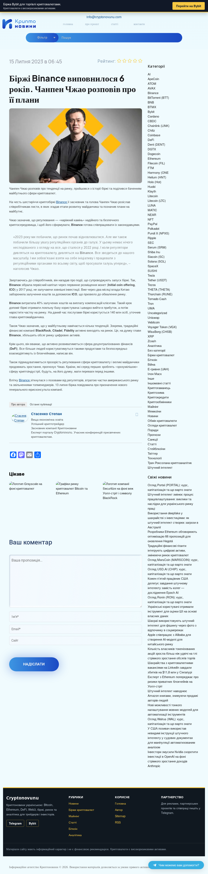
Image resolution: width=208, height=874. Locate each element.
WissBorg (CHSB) (160, 331)
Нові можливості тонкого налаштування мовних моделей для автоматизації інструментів (173, 709)
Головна (68, 24)
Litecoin (153, 196)
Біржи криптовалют (161, 355)
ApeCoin (153, 79)
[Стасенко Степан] (20, 415)
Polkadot (153, 228)
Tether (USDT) (157, 280)
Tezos (152, 285)
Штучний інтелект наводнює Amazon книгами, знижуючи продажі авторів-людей (173, 695)
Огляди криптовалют (162, 425)
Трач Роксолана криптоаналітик (170, 463)
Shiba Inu (154, 252)
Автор (119, 810)
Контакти (139, 24)
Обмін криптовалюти (162, 420)
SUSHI (152, 270)
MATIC (152, 210)
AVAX (151, 88)
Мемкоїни (154, 411)
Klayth (152, 191)
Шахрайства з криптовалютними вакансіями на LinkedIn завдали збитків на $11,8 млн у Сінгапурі (170, 667)
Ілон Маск (155, 374)
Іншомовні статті (159, 383)
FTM (151, 168)
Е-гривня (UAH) (158, 369)
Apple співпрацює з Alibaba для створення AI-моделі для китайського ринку (169, 639)
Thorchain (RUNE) (160, 294)
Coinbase (154, 135)
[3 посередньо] (130, 61)
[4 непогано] (135, 61)
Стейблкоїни (156, 448)
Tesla (151, 275)
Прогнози (154, 434)
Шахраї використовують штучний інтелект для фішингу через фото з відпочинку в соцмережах (172, 625)
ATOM (152, 83)
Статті (114, 24)
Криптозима (156, 392)
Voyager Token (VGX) (162, 327)
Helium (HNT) (157, 177)
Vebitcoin (154, 322)
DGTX (152, 149)
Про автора (18, 404)
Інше (151, 378)
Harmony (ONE (158, 172)
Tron (151, 303)
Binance (62, 202)
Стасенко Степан (46, 413)
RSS (118, 822)
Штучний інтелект (160, 467)
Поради (153, 430)
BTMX (152, 107)
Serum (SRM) (157, 247)
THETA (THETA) (159, 289)
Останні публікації (41, 404)
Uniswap (153, 317)
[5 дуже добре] (140, 61)
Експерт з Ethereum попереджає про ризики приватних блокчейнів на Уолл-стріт (173, 681)
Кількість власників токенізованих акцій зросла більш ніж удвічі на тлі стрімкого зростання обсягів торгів (172, 653)
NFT (151, 219)
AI (149, 74)
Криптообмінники (159, 402)
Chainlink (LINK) (158, 125)
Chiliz (151, 130)
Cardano (153, 116)
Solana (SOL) (157, 261)
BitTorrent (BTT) (158, 97)
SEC (151, 242)
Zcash (152, 341)
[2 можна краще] (124, 61)
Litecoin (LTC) (157, 200)
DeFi (151, 139)
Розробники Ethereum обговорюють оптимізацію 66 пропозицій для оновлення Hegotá (172, 536)
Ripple (152, 238)
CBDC (152, 121)
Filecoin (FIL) (156, 163)
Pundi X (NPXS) (158, 233)
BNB (151, 102)
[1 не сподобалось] (119, 61)
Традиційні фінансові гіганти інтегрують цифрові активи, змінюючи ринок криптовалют (168, 550)
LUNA (152, 205)
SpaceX (153, 266)
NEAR (152, 214)
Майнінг (153, 406)
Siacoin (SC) (156, 256)
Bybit (151, 111)
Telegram (15, 823)
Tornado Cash (157, 299)
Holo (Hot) (154, 182)
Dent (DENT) (156, 144)
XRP (151, 336)
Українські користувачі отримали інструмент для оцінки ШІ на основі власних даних (172, 611)
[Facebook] (136, 414)
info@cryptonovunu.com (104, 16)
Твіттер (153, 453)
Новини (153, 416)
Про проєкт (92, 24)
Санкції (153, 439)
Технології (155, 458)
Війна (151, 364)
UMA (151, 308)
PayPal (152, 224)
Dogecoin (154, 154)
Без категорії (156, 350)
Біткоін (152, 359)
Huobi (151, 186)
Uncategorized (157, 313)
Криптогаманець (159, 388)
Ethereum (154, 158)
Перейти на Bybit (188, 6)
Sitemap (120, 816)
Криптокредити (158, 397)
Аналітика (154, 345)
